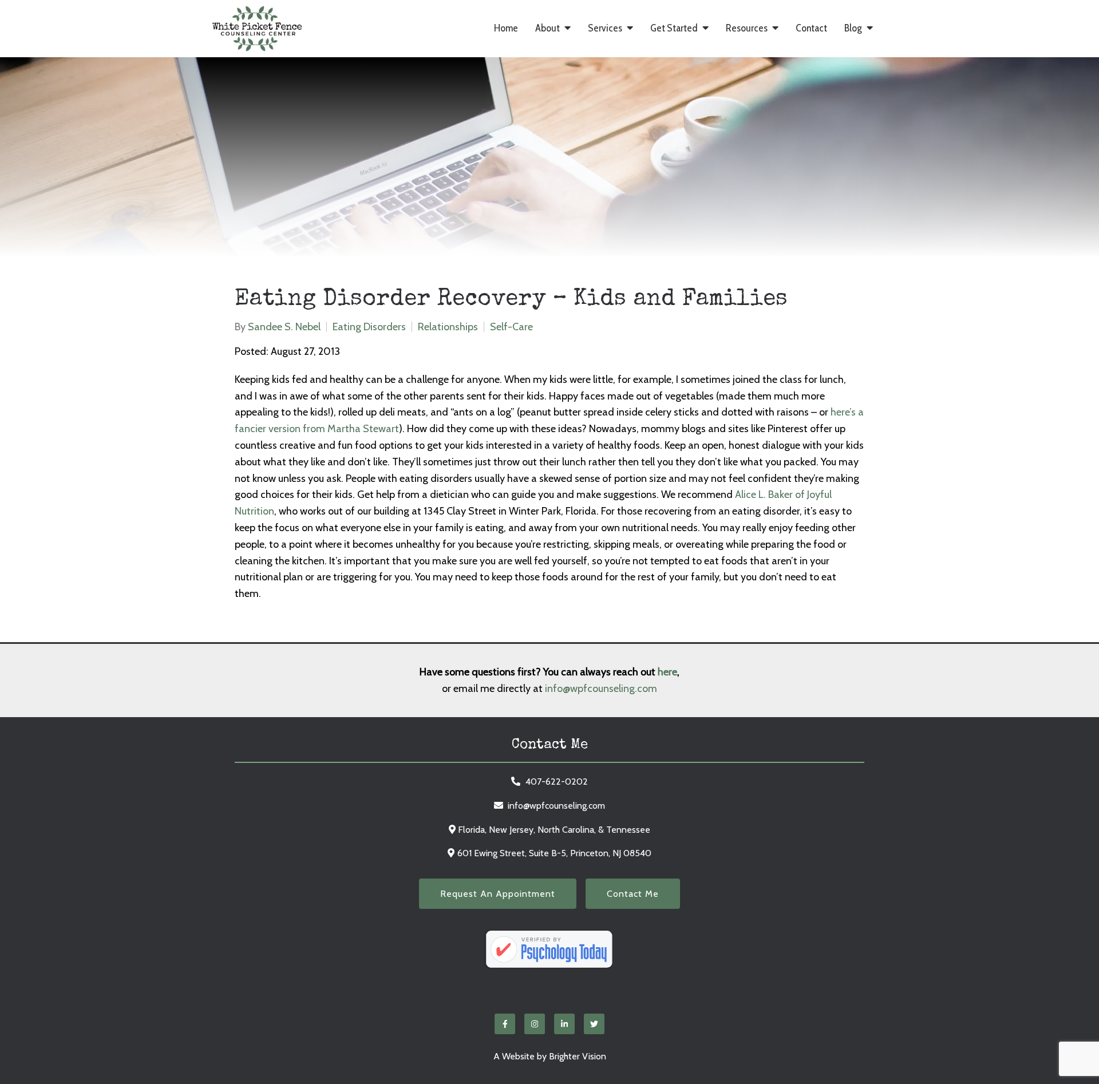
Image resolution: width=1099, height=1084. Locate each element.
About (547, 28)
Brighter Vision (577, 1056)
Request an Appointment (497, 893)
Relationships (448, 327)
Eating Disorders (369, 327)
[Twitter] (594, 1024)
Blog (853, 28)
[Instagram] (534, 1024)
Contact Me (633, 893)
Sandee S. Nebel (284, 327)
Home (506, 28)
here (667, 672)
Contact (811, 28)
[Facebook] (505, 1024)
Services (605, 28)
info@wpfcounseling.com (601, 688)
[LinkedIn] (564, 1024)
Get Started (674, 28)
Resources (747, 28)
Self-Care (511, 327)
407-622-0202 (556, 781)
